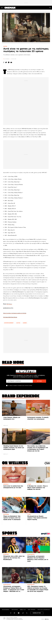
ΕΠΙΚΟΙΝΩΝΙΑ (5, 609)
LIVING (29, 484)
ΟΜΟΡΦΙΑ (5, 484)
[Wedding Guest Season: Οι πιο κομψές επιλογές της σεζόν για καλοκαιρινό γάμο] (14, 436)
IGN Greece (9, 304)
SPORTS (9, 533)
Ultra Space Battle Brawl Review (10, 317)
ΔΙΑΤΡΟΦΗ (6, 514)
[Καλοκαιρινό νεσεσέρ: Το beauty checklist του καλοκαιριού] (38, 408)
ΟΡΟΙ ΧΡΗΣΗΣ (31, 609)
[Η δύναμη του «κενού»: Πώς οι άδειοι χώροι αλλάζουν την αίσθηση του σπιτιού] (38, 475)
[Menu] (2, 8)
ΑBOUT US (23, 609)
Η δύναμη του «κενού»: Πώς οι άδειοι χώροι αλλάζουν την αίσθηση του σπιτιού (37, 487)
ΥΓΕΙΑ (29, 514)
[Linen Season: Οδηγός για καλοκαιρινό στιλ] (14, 408)
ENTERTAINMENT (9, 322)
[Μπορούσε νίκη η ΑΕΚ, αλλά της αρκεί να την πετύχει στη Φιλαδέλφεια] (14, 545)
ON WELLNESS (15, 463)
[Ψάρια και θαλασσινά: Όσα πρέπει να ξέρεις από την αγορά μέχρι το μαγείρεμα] (14, 505)
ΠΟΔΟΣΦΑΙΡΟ (31, 554)
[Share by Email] (11, 62)
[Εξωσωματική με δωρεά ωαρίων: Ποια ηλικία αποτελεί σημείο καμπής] (38, 505)
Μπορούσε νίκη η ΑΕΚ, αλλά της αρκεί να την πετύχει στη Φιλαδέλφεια (14, 558)
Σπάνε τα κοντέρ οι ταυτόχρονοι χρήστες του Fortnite (14, 313)
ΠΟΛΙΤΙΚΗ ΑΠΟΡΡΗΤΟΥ (44, 609)
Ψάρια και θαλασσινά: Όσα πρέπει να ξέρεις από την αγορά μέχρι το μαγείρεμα (11, 518)
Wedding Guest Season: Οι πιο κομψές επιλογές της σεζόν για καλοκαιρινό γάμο (13, 447)
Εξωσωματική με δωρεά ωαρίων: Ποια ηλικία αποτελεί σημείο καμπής (37, 518)
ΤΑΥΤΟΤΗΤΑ (15, 609)
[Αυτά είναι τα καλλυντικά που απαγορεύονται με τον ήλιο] (14, 475)
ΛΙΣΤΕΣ (5, 46)
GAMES (25, 322)
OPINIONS (6, 554)
